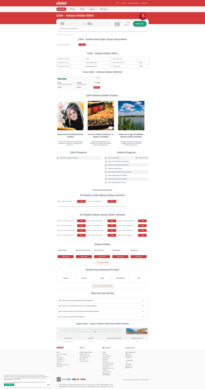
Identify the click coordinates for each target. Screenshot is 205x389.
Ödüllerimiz (105, 370)
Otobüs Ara (139, 24)
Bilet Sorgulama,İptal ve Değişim (106, 374)
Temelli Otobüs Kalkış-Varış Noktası (117, 179)
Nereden (62, 22)
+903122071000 (143, 158)
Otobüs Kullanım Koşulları (108, 368)
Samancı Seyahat (84, 357)
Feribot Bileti (105, 359)
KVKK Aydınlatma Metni (108, 363)
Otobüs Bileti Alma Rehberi (63, 364)
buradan (15, 382)
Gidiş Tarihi (117, 22)
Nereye (89, 22)
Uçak (73, 9)
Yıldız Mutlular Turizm (84, 354)
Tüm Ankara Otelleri (102, 262)
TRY (117, 3)
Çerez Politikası (106, 366)
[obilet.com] (65, 4)
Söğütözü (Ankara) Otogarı (115, 168)
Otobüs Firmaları (60, 361)
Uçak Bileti (105, 354)
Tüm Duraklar (60, 359)
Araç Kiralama (106, 357)
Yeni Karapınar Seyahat (85, 355)
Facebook (129, 364)
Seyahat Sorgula (133, 3)
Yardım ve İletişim (107, 371)
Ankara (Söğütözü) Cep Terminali (117, 182)
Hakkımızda (105, 361)
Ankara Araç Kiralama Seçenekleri (102, 286)
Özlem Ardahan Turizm (91, 62)
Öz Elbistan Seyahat (84, 361)
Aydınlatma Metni (7, 379)
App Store (129, 354)
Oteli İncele (65, 256)
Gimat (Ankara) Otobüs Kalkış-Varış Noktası (119, 172)
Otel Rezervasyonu (107, 355)
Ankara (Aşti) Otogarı (113, 158)
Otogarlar (59, 363)
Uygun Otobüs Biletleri (62, 354)
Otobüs (62, 9)
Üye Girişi (144, 3)
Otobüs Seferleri (60, 357)
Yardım (123, 3)
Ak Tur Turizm (83, 359)
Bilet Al (58, 355)
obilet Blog (129, 367)
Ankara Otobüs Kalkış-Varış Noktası (117, 175)
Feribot (104, 9)
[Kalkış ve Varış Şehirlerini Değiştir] (84, 23)
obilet (95, 331)
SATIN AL (97, 87)
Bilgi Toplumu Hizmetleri (108, 364)
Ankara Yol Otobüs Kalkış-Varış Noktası (118, 161)
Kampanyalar (60, 366)
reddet (18, 378)
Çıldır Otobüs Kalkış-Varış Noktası (69, 158)
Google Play (129, 355)
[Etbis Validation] (58, 380)
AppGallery (129, 357)
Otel (83, 9)
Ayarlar (48, 384)
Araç (93, 9)
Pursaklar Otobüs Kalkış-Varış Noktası (118, 165)
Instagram (129, 365)
